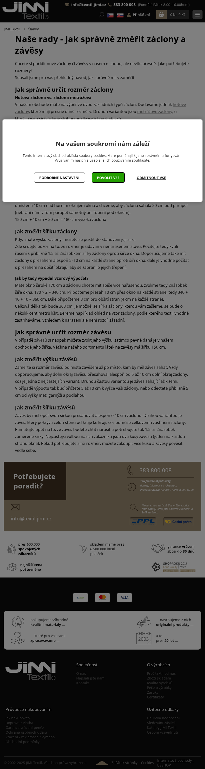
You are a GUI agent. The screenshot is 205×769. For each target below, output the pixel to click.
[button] (108, 178)
